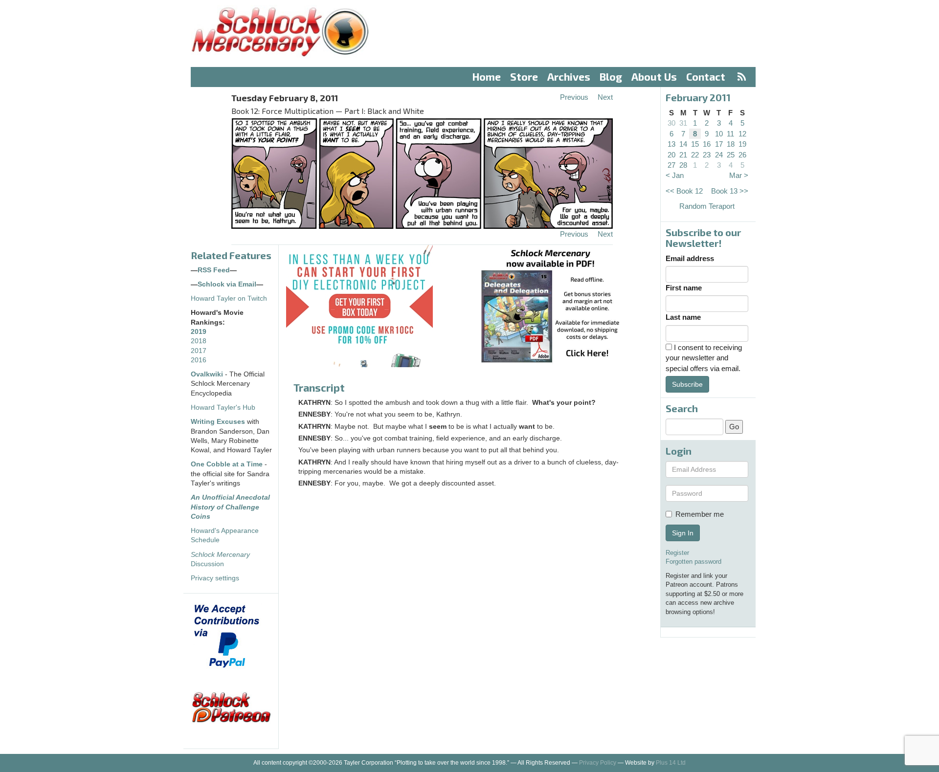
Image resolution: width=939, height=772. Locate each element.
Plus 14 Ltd (671, 762)
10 (719, 134)
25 (731, 155)
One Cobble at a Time (227, 464)
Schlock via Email (227, 284)
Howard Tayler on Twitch (229, 298)
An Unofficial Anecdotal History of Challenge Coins (230, 507)
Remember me (699, 514)
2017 (198, 350)
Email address (690, 258)
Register (677, 552)
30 (671, 123)
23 (707, 155)
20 (671, 155)
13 (671, 144)
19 (742, 144)
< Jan (675, 175)
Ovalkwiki (208, 374)
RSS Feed (214, 270)
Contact (705, 76)
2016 (198, 360)
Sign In (682, 533)
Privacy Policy (597, 762)
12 (742, 134)
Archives (568, 76)
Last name (683, 317)
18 (731, 144)
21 (683, 155)
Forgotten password (693, 561)
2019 (198, 331)
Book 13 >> (729, 191)
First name (684, 288)
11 (730, 134)
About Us (654, 76)
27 (671, 165)
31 (683, 123)
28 (683, 165)
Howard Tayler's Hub (223, 407)
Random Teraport (707, 206)
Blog (611, 76)
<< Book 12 (684, 191)
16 (707, 144)
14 (683, 144)
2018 (198, 341)
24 (719, 155)
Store (524, 76)
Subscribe (687, 384)
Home (486, 76)
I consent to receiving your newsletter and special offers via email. (704, 358)
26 (742, 155)
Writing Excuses (218, 421)
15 (695, 144)
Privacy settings (215, 578)
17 (719, 144)
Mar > (738, 175)
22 (695, 155)
